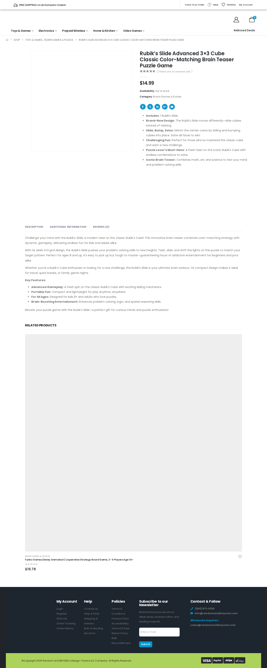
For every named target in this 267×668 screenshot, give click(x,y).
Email (172, 107)
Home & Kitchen (104, 31)
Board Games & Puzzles (167, 96)
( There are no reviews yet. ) (174, 71)
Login (59, 609)
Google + (165, 107)
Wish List (61, 618)
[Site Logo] (23, 19)
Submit (145, 644)
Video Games (132, 31)
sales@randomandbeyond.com (213, 625)
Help (215, 4)
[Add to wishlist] (240, 556)
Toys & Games (21, 31)
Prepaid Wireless (73, 31)
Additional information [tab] (68, 227)
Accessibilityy (120, 623)
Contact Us (91, 609)
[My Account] (236, 19)
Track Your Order (194, 4)
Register (61, 614)
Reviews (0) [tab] (101, 227)
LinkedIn (157, 107)
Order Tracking (66, 623)
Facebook (143, 107)
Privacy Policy (120, 618)
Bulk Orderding (93, 628)
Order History (64, 628)
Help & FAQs (91, 614)
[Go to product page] (133, 443)
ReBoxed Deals (244, 30)
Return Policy (120, 633)
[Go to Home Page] (7, 39)
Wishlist (231, 4)
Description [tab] (34, 227)
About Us (89, 633)
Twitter (150, 107)
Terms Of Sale (120, 628)
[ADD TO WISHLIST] (181, 106)
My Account (246, 4)
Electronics (46, 31)
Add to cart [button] (235, 340)
